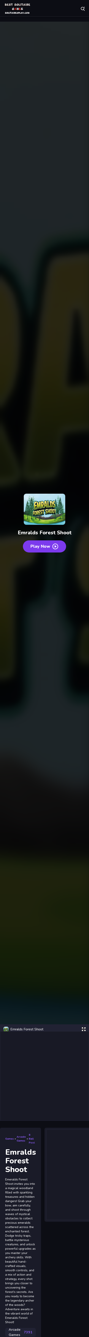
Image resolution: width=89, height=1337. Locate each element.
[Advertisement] (44, 1076)
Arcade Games (20, 1332)
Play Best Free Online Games (17, 9)
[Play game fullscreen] (84, 1029)
